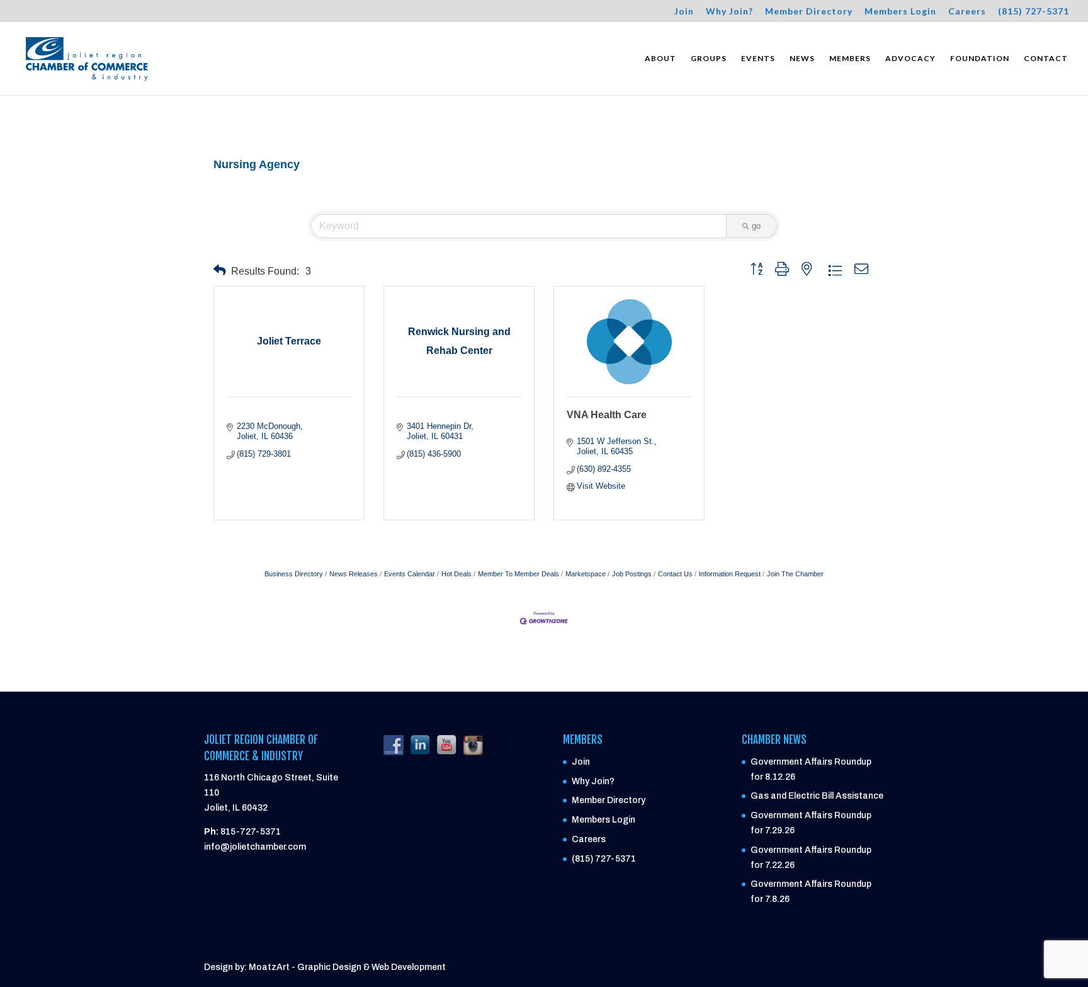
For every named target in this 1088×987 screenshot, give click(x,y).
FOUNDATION (979, 58)
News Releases (353, 574)
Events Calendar (409, 574)
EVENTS (758, 58)
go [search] (756, 226)
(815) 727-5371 (1033, 11)
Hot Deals (456, 574)
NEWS (802, 58)
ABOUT (660, 58)
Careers (967, 11)
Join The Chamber (795, 574)
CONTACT (1046, 58)
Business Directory (293, 574)
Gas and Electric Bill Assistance (817, 796)
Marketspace (585, 574)
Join (684, 11)
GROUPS (709, 58)
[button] (219, 270)
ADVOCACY (910, 58)
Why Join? (729, 11)
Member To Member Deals (518, 574)
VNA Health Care (607, 414)
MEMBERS (850, 58)
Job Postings (632, 574)
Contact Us (675, 574)
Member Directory (809, 11)
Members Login (900, 11)
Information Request (730, 574)
